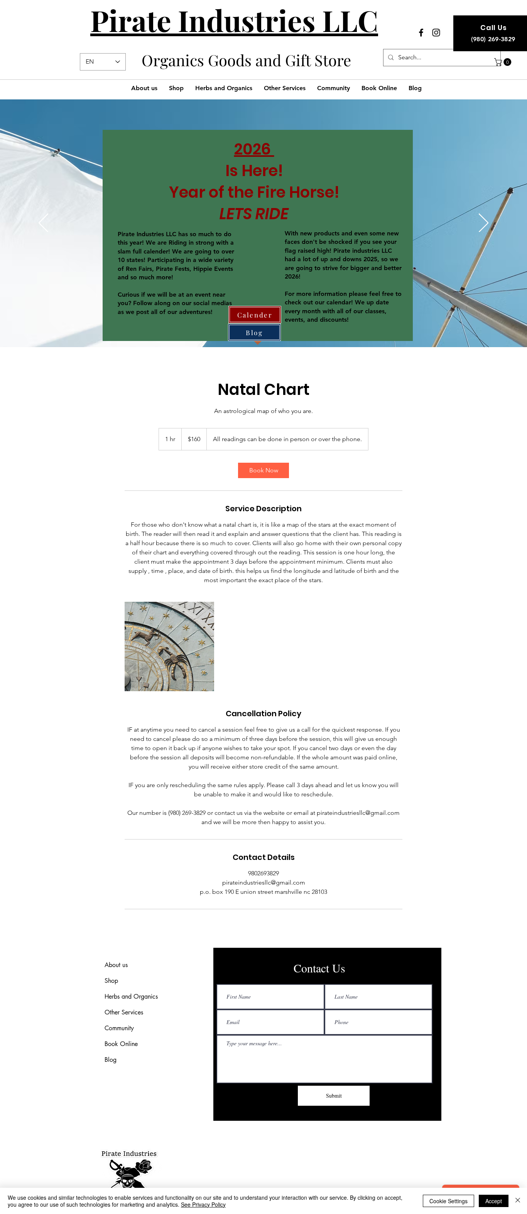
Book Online (121, 1044)
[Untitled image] (169, 646)
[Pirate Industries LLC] (421, 32)
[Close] (517, 1201)
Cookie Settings (448, 1201)
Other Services (124, 1012)
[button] (503, 62)
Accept (493, 1201)
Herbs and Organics (131, 996)
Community (119, 1028)
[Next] (483, 223)
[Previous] (43, 223)
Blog (111, 1060)
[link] (263, 470)
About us (116, 965)
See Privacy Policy (203, 1204)
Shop (111, 981)
